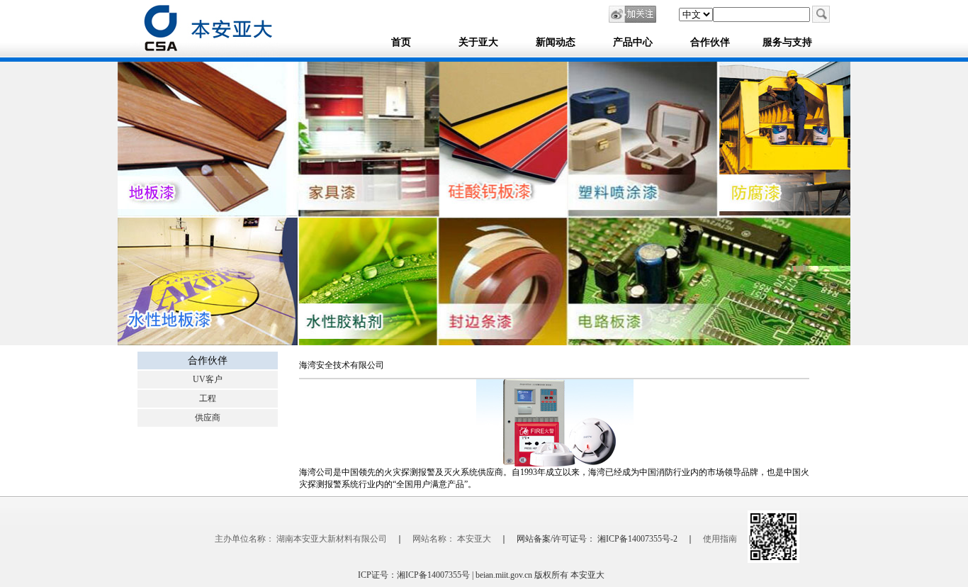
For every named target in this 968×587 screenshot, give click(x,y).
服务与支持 (787, 42)
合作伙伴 (710, 42)
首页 (401, 42)
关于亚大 (478, 42)
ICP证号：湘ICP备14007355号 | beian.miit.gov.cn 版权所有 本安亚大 (484, 575)
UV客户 (208, 379)
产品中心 (633, 42)
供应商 (207, 418)
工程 (207, 398)
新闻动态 (555, 42)
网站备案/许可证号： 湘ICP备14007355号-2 (597, 539)
